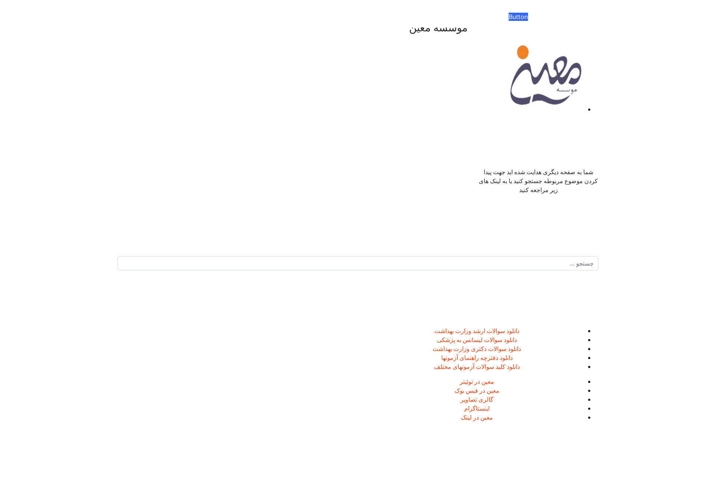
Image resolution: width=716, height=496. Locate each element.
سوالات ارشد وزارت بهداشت (469, 331)
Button (518, 17)
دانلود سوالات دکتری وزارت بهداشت (477, 349)
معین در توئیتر (477, 381)
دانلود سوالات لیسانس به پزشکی (477, 340)
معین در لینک (477, 417)
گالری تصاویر (477, 399)
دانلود (512, 331)
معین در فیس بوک (477, 390)
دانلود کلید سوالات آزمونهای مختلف (477, 366)
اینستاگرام (477, 408)
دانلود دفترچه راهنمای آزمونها (477, 358)
